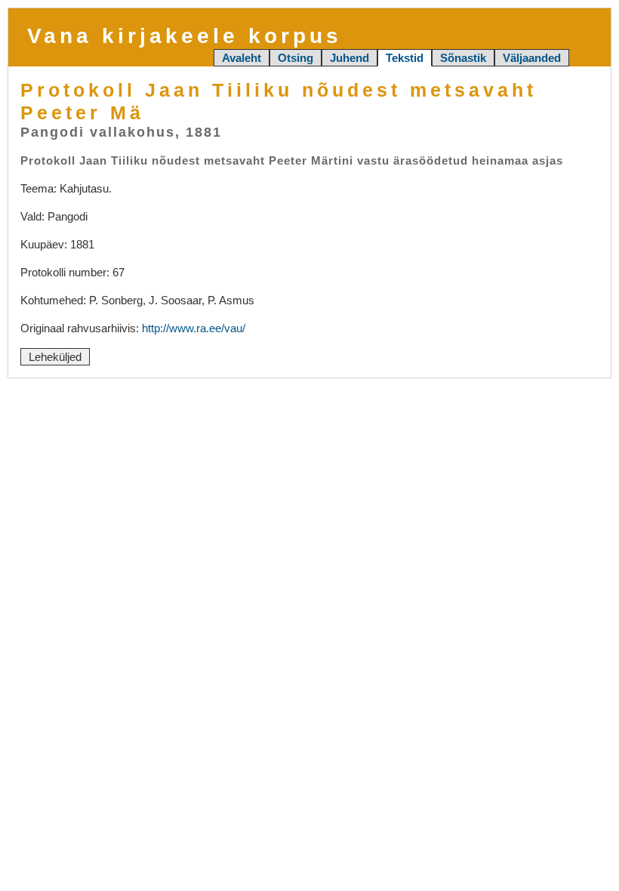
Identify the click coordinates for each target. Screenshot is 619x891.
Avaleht (241, 57)
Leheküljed (55, 356)
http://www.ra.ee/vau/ (193, 328)
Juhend (349, 57)
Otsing (295, 57)
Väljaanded (532, 57)
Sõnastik (463, 57)
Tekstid (404, 57)
